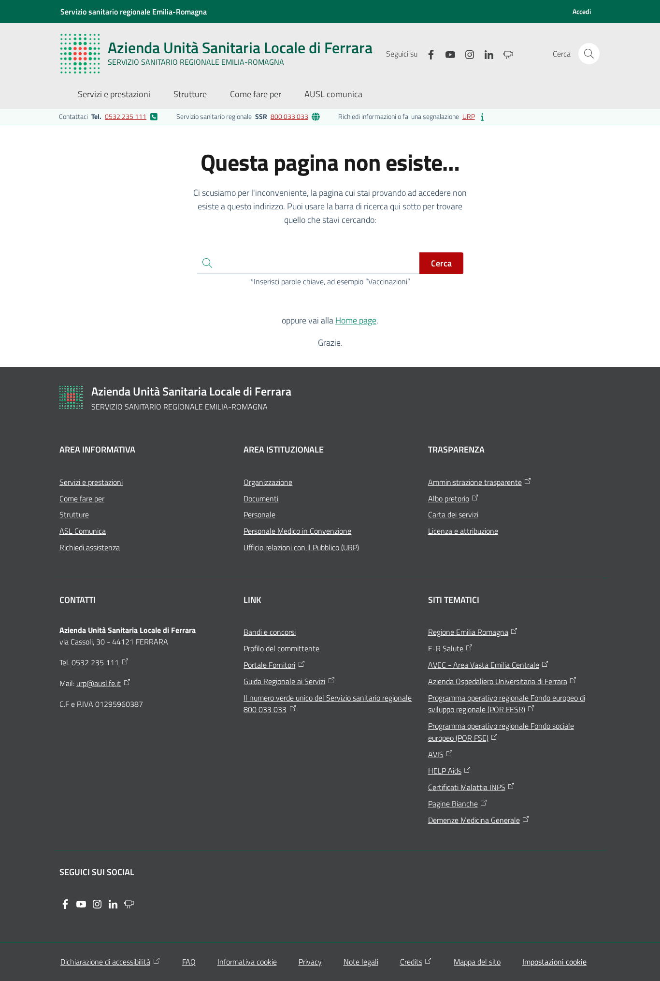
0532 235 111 (125, 116)
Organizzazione (268, 482)
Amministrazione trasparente (475, 482)
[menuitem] (114, 95)
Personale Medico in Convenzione (297, 531)
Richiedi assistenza (89, 547)
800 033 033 (289, 116)
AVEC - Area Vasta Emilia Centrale (483, 665)
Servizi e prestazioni (91, 482)
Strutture (74, 514)
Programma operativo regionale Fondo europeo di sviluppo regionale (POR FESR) (506, 704)
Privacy (310, 961)
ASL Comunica (82, 531)
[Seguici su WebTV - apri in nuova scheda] (504, 53)
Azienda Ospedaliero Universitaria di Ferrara (497, 681)
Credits (411, 961)
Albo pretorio (448, 498)
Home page (355, 320)
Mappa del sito (477, 961)
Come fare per (81, 498)
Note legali (361, 961)
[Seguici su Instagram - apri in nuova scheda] (465, 53)
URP (468, 116)
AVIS (436, 754)
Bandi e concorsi (270, 632)
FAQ (189, 961)
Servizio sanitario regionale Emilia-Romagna (133, 11)
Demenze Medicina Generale (474, 820)
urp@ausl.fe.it (98, 683)
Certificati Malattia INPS (466, 787)
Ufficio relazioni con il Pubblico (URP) (301, 547)
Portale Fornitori (269, 665)
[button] (589, 53)
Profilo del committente (281, 648)
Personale (259, 514)
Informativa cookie (247, 961)
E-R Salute (445, 648)
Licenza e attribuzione (463, 531)
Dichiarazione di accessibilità (105, 961)
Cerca (441, 263)
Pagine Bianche (453, 803)
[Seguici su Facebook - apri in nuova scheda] (427, 53)
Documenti (261, 498)
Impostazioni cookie (554, 961)
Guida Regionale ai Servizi (284, 681)
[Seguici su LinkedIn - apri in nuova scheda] (485, 53)
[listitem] (108, 116)
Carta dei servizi (453, 514)
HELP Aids (444, 770)
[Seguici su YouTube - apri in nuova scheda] (446, 53)
